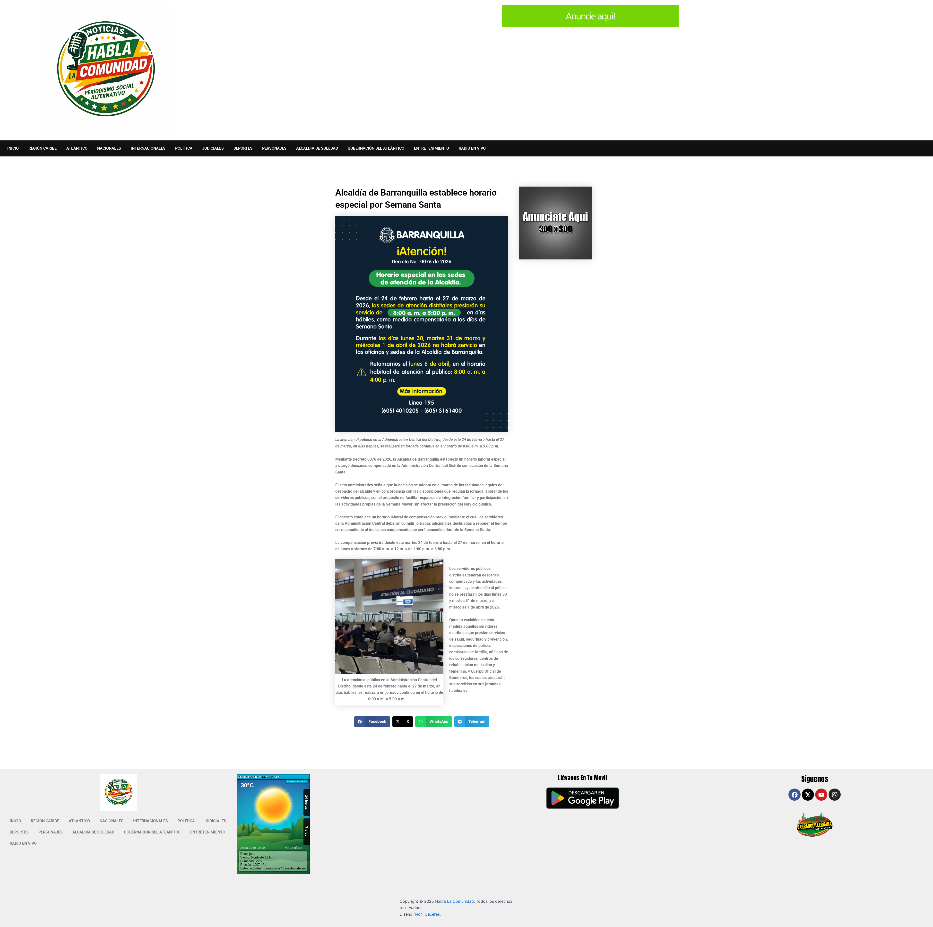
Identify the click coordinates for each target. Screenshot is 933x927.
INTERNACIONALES (148, 148)
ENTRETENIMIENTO (431, 148)
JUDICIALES (213, 148)
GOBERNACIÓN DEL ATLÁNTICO (376, 148)
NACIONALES (109, 148)
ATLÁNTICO (76, 148)
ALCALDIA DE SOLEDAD (317, 148)
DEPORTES (242, 148)
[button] (372, 721)
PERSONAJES (274, 148)
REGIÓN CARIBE (42, 148)
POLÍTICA (183, 148)
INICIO (13, 148)
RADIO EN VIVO (472, 148)
